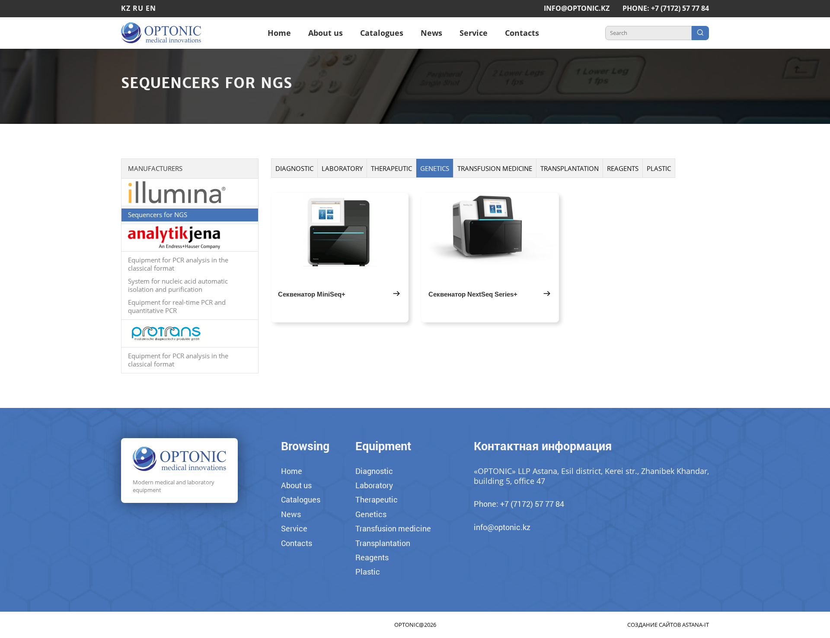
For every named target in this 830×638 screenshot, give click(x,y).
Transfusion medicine (494, 168)
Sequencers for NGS (157, 214)
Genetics (434, 168)
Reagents (622, 168)
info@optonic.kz (577, 8)
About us (325, 33)
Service (474, 33)
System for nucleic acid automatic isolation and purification (178, 285)
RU (138, 8)
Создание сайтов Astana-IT (668, 625)
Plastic (659, 168)
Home (279, 33)
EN (151, 8)
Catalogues (381, 33)
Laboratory (342, 168)
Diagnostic (294, 168)
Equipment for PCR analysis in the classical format (178, 264)
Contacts (522, 33)
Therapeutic (391, 168)
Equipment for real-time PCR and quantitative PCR (177, 306)
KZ (126, 8)
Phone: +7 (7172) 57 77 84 (665, 8)
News (431, 33)
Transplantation (569, 168)
